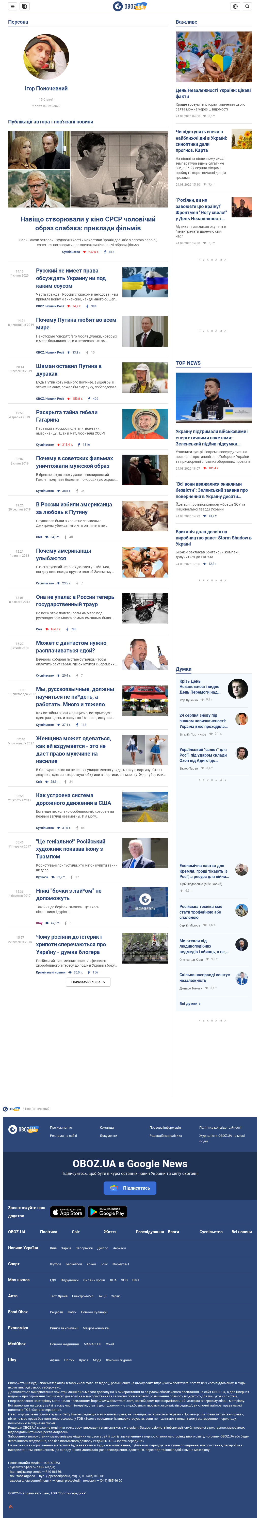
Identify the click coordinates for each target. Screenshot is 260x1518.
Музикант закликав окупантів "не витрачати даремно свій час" (201, 231)
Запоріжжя (84, 1248)
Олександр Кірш (191, 960)
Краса (83, 1360)
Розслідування (150, 1231)
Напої (72, 1312)
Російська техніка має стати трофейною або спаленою (201, 912)
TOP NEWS (188, 363)
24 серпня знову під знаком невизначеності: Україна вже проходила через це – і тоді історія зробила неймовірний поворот (203, 721)
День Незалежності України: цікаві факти (213, 93)
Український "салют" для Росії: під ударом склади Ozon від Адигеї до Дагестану (203, 755)
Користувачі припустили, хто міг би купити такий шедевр (77, 867)
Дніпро (102, 1248)
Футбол (55, 1264)
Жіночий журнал (119, 1360)
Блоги (173, 1231)
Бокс (104, 1264)
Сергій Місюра (190, 925)
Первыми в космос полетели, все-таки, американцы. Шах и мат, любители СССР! (70, 430)
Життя (110, 1231)
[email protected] (67, 1480)
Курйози (42, 877)
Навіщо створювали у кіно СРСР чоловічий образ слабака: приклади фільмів (88, 223)
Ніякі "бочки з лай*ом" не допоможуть (69, 895)
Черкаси (119, 1248)
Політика (48, 1231)
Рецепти (56, 1312)
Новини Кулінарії (94, 1312)
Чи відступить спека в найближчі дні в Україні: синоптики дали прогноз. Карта (201, 141)
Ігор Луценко (189, 700)
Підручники (70, 1280)
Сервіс (116, 1296)
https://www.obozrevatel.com (175, 1383)
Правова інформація (165, 1127)
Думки (183, 669)
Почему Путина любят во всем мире (76, 324)
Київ (53, 1248)
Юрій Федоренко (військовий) (201, 884)
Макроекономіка (96, 1328)
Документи (108, 1136)
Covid (110, 1344)
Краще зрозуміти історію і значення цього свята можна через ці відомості (210, 106)
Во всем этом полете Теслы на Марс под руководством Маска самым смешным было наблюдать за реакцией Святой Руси (73, 615)
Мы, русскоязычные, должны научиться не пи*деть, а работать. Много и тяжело (75, 696)
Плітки (69, 1360)
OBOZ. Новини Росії (50, 306)
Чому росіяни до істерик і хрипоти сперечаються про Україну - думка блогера (71, 944)
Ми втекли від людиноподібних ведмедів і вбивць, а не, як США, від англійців (203, 946)
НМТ (135, 1280)
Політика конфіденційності (220, 1127)
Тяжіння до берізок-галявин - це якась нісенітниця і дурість (67, 909)
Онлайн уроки (94, 1280)
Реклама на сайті (63, 1136)
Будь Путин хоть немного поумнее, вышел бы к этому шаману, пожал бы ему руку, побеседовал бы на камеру (76, 385)
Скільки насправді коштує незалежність (205, 977)
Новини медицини (64, 1344)
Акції (102, 1296)
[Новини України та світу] (11, 1110)
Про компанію (61, 1127)
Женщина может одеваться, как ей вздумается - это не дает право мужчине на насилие (73, 749)
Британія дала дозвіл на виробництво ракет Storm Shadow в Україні (214, 538)
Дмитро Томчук (191, 988)
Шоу (39, 923)
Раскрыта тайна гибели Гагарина (67, 416)
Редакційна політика (166, 1136)
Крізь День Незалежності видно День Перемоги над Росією (199, 687)
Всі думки (189, 1003)
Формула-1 (120, 1264)
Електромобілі (83, 1296)
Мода (97, 1360)
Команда (107, 1127)
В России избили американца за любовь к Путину (74, 508)
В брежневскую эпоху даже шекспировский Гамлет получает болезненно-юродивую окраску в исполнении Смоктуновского (77, 477)
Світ (39, 537)
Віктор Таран (189, 768)
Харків (66, 1248)
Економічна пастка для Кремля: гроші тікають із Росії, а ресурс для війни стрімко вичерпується (204, 871)
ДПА (113, 1280)
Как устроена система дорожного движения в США (73, 799)
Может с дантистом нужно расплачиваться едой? (71, 647)
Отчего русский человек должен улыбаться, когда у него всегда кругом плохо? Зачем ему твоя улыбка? (73, 569)
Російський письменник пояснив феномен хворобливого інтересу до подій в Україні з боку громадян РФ (75, 963)
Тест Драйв (59, 1296)
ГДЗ (53, 1280)
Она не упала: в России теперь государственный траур (75, 601)
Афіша (55, 1360)
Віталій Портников (193, 734)
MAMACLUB (92, 1344)
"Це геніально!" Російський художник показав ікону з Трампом (70, 849)
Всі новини (242, 1231)
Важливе (186, 22)
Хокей (91, 1264)
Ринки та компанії (64, 1328)
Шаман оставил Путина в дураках (69, 370)
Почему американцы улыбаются (63, 555)
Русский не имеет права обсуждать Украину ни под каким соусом (71, 278)
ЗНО (124, 1280)
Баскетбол (74, 1264)
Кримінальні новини (51, 972)
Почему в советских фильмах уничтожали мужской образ (74, 462)
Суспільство (71, 252)
